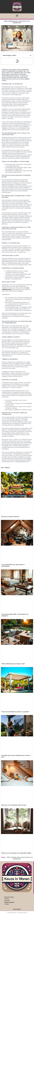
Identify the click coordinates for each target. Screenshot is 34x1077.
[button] (17, 15)
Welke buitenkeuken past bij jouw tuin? (13, 663)
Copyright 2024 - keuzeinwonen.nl (17, 912)
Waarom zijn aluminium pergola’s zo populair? (15, 711)
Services (6, 899)
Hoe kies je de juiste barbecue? (10, 516)
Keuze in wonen (9, 897)
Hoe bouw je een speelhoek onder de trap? (13, 805)
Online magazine (9, 902)
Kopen (3, 857)
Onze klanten (17, 909)
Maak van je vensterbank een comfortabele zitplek (16, 853)
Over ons (7, 900)
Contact (6, 904)
